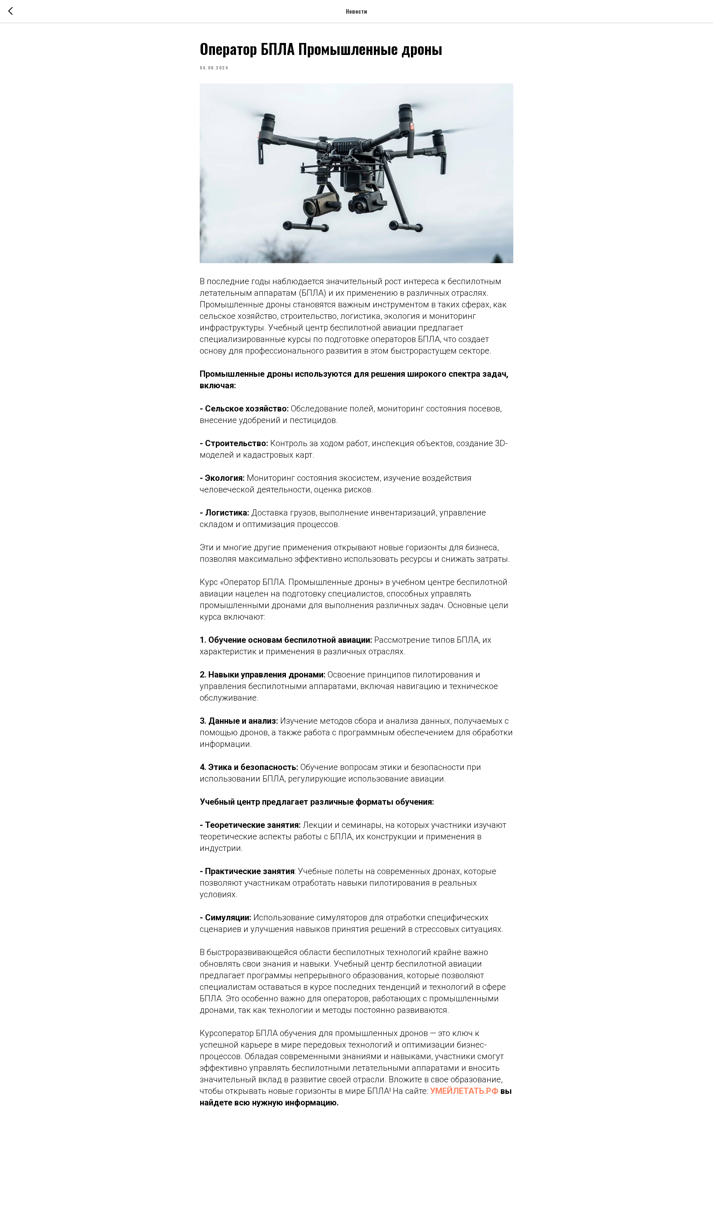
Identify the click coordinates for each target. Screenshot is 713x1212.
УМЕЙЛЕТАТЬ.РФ (464, 1091)
